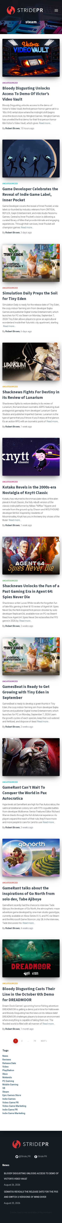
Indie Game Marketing (13, 1113)
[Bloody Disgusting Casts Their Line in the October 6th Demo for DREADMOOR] (31, 958)
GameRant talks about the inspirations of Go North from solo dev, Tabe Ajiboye (28, 893)
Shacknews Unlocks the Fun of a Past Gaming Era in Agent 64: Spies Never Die (30, 591)
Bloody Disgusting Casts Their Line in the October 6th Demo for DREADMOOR (28, 994)
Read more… (45, 123)
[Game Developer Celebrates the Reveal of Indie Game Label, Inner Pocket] (31, 158)
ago (27, 128)
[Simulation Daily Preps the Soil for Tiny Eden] (31, 263)
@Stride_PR (24, 1156)
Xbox (5, 1074)
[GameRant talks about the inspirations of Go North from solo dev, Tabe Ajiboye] (31, 858)
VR (3, 1088)
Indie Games (9, 1099)
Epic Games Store (11, 1095)
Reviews (6, 1059)
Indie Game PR (10, 1109)
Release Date (9, 1063)
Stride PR (42, 1156)
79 (35, 1041)
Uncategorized (10, 83)
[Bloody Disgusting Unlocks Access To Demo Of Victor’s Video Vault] (31, 58)
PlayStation (8, 1070)
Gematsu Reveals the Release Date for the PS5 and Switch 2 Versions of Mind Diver (31, 1194)
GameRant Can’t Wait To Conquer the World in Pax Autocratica (24, 793)
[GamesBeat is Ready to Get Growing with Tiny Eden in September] (31, 656)
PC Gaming (8, 1081)
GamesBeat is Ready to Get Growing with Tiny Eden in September (25, 692)
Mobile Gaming (10, 1084)
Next (43, 1041)
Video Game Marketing (14, 1106)
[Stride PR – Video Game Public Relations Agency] (26, 10)
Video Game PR (10, 1102)
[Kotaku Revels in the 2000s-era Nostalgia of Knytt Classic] (31, 457)
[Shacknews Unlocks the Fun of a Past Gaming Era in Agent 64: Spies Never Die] (31, 556)
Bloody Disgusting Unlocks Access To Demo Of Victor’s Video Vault (26, 94)
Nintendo (7, 1077)
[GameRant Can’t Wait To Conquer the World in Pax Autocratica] (31, 757)
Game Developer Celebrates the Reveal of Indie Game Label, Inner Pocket (30, 194)
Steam (5, 1092)
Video (5, 1066)
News (5, 1056)
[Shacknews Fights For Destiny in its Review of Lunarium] (31, 362)
